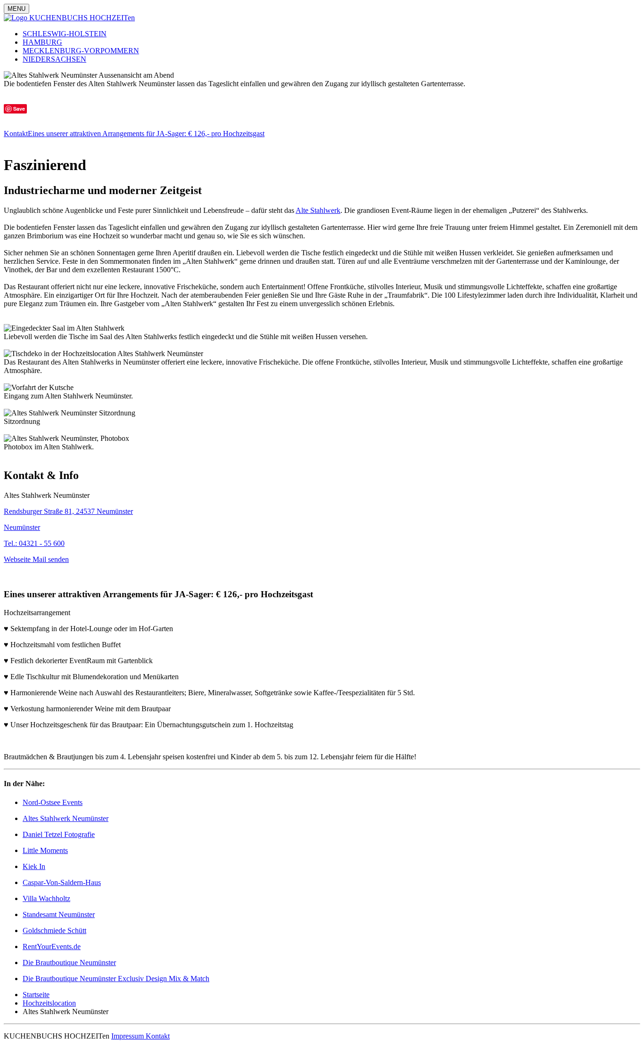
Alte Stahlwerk (318, 210)
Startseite (36, 995)
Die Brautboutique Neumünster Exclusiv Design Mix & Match (116, 979)
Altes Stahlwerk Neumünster (65, 818)
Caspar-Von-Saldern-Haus (62, 882)
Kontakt (16, 134)
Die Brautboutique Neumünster (69, 963)
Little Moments (45, 850)
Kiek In (34, 866)
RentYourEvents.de (52, 946)
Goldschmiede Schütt (54, 930)
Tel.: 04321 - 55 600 (34, 543)
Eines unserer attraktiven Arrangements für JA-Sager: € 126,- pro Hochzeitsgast (146, 134)
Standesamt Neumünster (59, 914)
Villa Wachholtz (46, 898)
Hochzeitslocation (49, 1003)
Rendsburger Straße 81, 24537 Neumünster (68, 511)
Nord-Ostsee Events (53, 802)
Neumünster (22, 527)
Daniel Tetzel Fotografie (59, 834)
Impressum (128, 1036)
